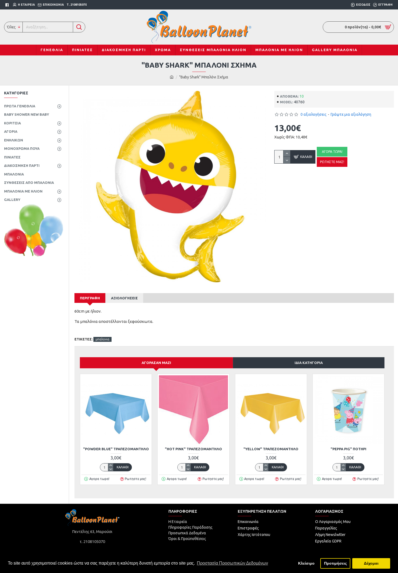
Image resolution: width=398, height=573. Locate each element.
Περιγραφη (90, 298)
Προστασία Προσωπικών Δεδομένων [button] (232, 563)
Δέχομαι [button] (371, 563)
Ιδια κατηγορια (309, 363)
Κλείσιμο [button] (306, 563)
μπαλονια (102, 339)
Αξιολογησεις (124, 298)
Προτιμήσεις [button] (335, 563)
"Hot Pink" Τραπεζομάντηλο (193, 449)
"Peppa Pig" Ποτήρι (348, 449)
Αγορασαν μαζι (156, 363)
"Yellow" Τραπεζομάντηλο (270, 449)
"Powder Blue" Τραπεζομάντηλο (116, 449)
